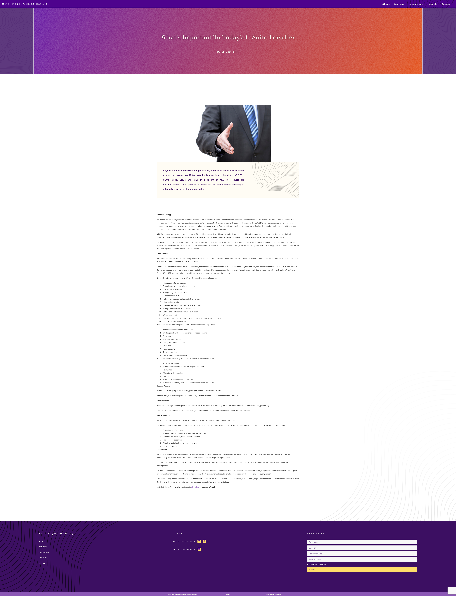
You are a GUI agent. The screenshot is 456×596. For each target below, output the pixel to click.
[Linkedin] (199, 541)
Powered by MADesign (273, 594)
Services (399, 4)
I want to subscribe (317, 564)
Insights (432, 4)
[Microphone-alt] (204, 541)
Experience (416, 4)
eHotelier (195, 487)
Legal (228, 594)
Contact (446, 4)
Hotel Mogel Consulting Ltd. (25, 3)
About (386, 4)
